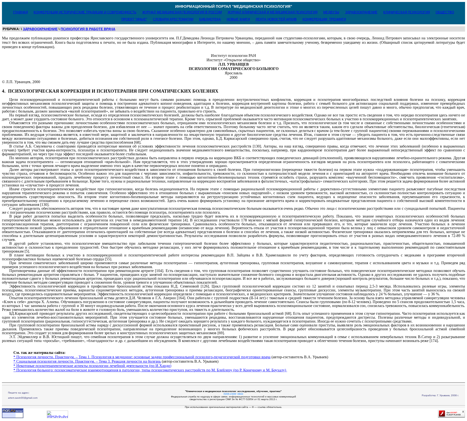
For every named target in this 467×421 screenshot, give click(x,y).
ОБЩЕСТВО (445, 12)
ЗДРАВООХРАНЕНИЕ (361, 12)
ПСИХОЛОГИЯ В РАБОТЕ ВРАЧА (88, 29)
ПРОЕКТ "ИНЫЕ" (134, 19)
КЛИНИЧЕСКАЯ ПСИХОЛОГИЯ (406, 12)
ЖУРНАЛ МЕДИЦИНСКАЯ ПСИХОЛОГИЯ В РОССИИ (182, 12)
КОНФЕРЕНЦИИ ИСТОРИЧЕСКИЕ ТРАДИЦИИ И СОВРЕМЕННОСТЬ (85, 12)
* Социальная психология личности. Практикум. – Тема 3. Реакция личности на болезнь (87, 361)
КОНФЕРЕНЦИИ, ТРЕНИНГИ (324, 19)
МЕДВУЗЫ (331, 12)
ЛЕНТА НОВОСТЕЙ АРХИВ (276, 19)
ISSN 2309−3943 (233, 394)
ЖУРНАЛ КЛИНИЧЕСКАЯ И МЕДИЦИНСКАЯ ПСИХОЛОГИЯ (272, 12)
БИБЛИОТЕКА (210, 19)
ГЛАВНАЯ (20, 12)
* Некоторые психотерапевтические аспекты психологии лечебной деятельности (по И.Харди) (92, 366)
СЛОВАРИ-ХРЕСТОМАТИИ (173, 19)
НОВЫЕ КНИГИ (238, 19)
